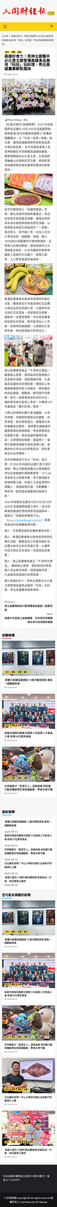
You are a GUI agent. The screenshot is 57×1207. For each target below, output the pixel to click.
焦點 (19, 52)
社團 (19, 672)
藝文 (25, 672)
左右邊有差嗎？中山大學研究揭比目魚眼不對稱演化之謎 (28, 865)
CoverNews (25, 1201)
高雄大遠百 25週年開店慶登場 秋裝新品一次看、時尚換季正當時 (27, 879)
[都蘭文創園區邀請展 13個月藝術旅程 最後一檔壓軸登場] (28, 658)
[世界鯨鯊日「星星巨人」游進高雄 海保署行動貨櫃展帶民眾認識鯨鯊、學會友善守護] (28, 764)
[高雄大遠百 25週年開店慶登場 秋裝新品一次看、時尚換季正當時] (28, 1128)
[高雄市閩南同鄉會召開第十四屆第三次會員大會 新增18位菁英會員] (28, 711)
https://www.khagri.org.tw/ (24, 520)
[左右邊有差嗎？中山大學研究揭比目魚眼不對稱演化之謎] (28, 1075)
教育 (13, 778)
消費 (13, 52)
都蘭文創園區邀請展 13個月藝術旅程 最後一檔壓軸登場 (27, 823)
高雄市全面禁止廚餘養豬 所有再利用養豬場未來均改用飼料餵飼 (29, 618)
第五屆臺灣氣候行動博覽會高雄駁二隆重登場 (28, 605)
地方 (7, 52)
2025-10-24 (12, 74)
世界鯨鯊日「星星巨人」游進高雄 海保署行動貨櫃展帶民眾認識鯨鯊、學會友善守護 (28, 851)
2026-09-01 (12, 687)
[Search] (52, 26)
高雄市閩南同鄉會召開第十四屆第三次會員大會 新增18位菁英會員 (28, 837)
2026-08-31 (12, 740)
